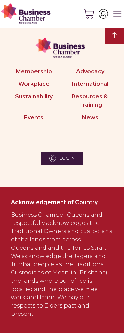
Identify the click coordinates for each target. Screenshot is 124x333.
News (90, 117)
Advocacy (90, 71)
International (90, 84)
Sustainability (34, 96)
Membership (34, 71)
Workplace (34, 84)
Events (33, 117)
